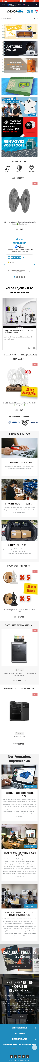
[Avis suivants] (34, 264)
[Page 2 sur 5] (17, 277)
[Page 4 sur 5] (22, 277)
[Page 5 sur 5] (24, 277)
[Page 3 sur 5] (19, 277)
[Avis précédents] (4, 264)
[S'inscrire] (27, 1048)
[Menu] (3, 11)
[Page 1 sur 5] (15, 277)
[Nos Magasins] (28, 11)
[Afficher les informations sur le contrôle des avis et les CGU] (32, 249)
